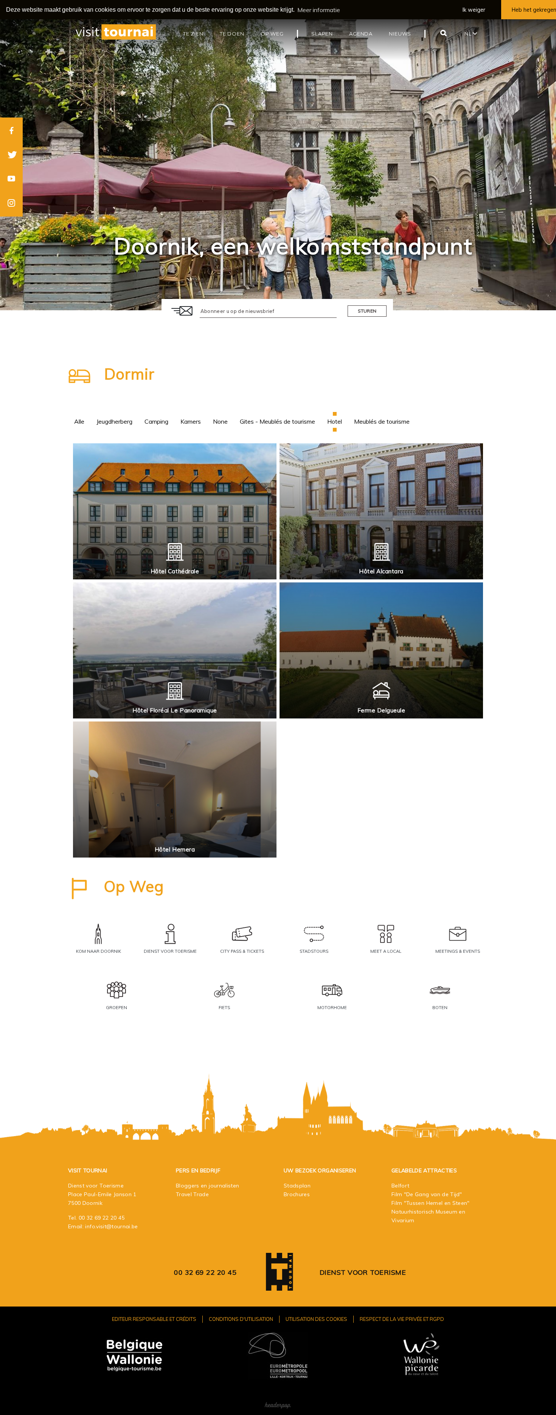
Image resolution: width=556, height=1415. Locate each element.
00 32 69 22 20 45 (102, 1217)
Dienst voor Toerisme (363, 1272)
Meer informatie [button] (318, 10)
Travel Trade (192, 1194)
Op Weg (134, 886)
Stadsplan (297, 1185)
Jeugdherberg (114, 421)
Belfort (400, 1185)
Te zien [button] (193, 34)
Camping (156, 421)
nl (468, 34)
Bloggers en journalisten (207, 1185)
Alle (79, 421)
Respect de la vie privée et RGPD (402, 1319)
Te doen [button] (232, 34)
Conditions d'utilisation (241, 1319)
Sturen (367, 311)
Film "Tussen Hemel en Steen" (430, 1203)
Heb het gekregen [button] (534, 9)
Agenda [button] (361, 34)
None (220, 421)
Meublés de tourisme (382, 421)
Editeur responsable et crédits (154, 1319)
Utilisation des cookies (316, 1319)
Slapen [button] (322, 34)
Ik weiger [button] (474, 9)
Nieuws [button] (400, 34)
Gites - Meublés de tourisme (277, 421)
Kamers (190, 421)
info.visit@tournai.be (111, 1226)
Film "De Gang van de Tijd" (426, 1194)
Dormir (129, 373)
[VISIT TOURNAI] (279, 1285)
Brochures (297, 1194)
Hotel (334, 421)
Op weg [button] (272, 34)
